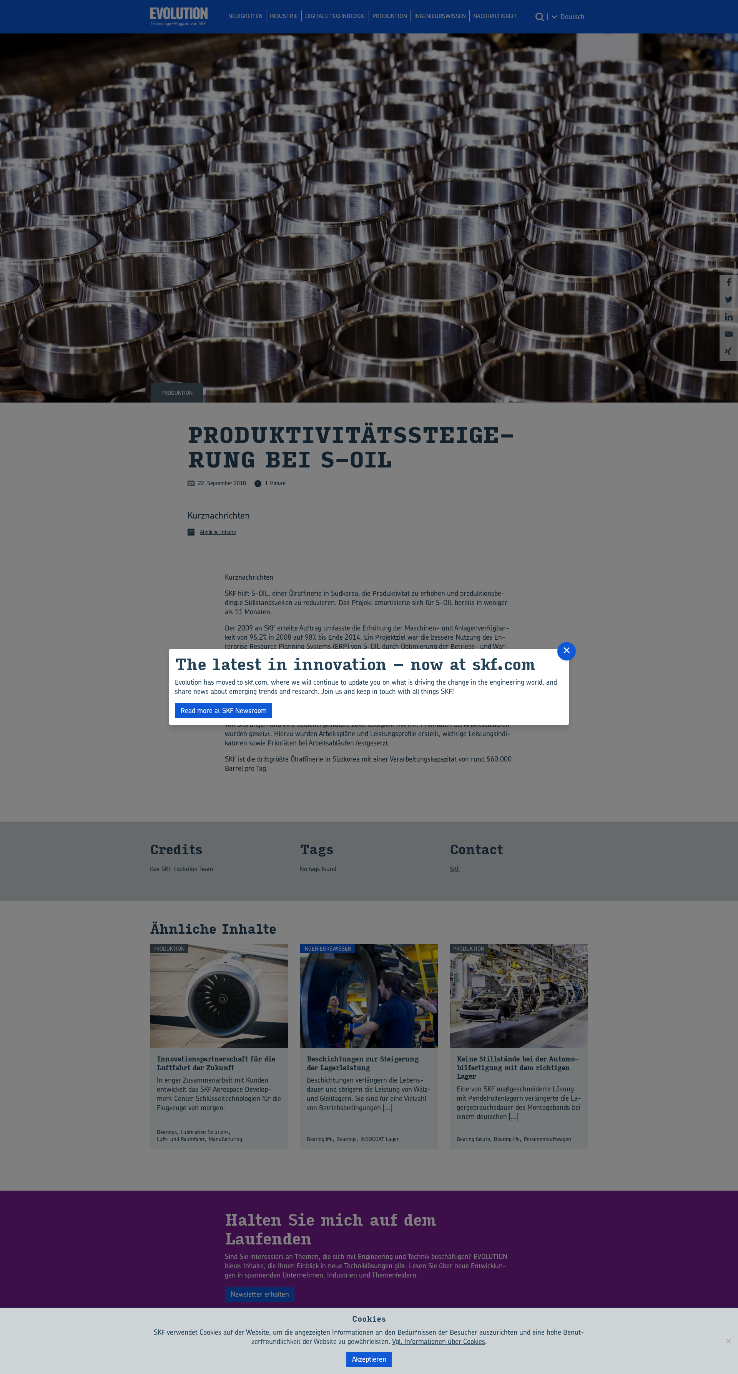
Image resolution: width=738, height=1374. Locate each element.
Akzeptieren (369, 1359)
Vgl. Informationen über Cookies (438, 1341)
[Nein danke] (728, 1341)
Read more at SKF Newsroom (224, 710)
